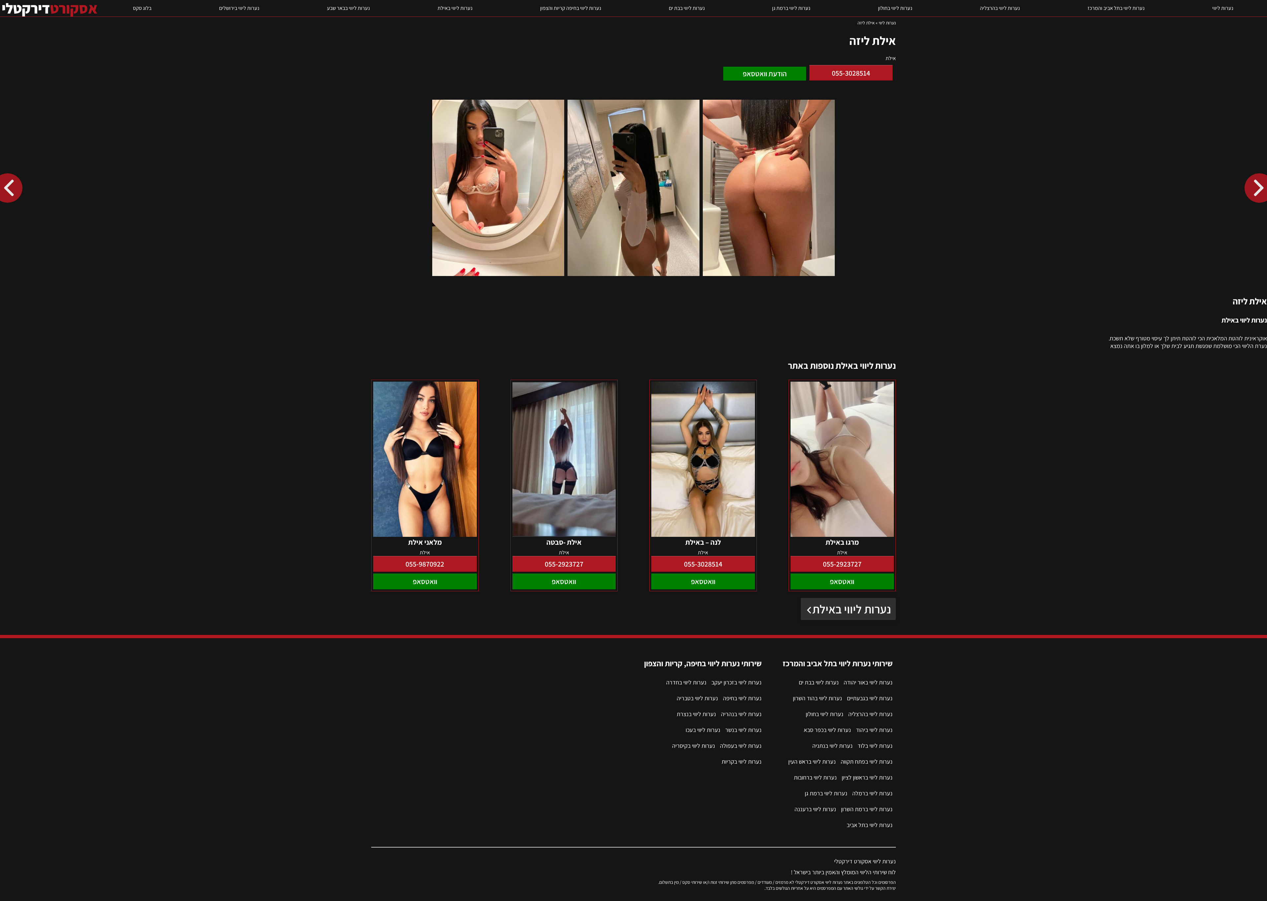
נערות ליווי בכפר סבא (827, 730)
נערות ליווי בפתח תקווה (867, 761)
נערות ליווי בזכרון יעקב (736, 682)
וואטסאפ (842, 581)
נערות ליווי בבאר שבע (348, 8)
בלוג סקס (142, 8)
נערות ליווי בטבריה (697, 698)
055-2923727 (842, 564)
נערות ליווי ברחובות (815, 777)
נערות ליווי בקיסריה (693, 745)
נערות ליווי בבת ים (687, 8)
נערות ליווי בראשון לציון (867, 777)
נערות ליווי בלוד (875, 745)
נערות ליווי (1222, 8)
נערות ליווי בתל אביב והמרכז (1116, 8)
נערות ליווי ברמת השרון (867, 809)
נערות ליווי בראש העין (812, 761)
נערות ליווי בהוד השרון (817, 698)
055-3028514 (851, 73)
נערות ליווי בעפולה (741, 745)
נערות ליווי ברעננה (815, 809)
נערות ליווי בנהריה (741, 714)
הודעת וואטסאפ (765, 73)
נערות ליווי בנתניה (832, 745)
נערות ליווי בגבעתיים (870, 698)
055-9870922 (425, 564)
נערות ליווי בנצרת (696, 714)
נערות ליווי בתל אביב (870, 825)
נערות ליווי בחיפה (742, 698)
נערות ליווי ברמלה (872, 793)
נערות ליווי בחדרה (686, 682)
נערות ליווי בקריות (742, 761)
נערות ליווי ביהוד (874, 730)
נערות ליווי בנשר (743, 730)
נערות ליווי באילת (455, 8)
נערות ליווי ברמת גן (791, 8)
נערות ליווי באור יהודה (868, 682)
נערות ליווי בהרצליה (1000, 8)
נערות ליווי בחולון (895, 8)
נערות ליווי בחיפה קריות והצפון (570, 8)
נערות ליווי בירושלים (239, 8)
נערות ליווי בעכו (703, 730)
